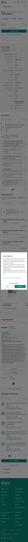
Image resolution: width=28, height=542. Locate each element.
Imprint (20, 278)
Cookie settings (14, 283)
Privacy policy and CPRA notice (10, 278)
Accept (20, 286)
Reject (8, 286)
